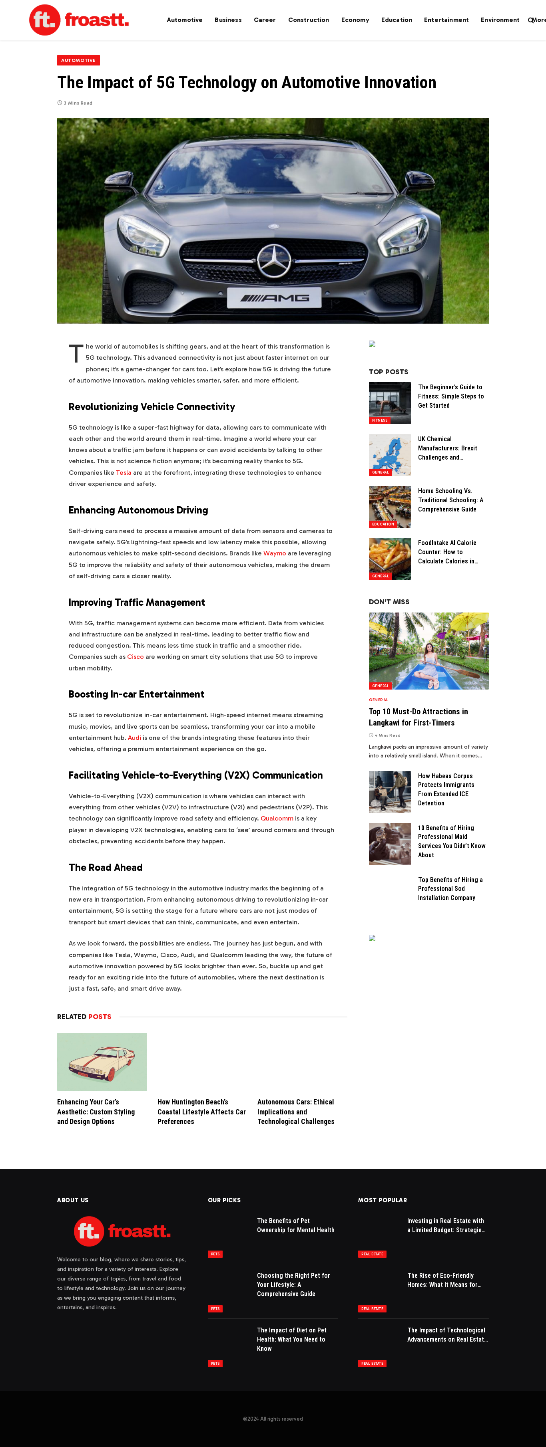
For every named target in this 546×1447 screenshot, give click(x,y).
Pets (215, 1254)
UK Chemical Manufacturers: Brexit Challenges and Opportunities (447, 448)
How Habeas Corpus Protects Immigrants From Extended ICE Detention (446, 789)
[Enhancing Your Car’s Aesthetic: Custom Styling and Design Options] (102, 1062)
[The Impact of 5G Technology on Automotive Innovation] (273, 221)
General (380, 472)
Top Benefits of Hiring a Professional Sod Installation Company (450, 889)
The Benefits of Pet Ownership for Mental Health (296, 1225)
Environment (500, 20)
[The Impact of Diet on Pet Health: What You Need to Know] (229, 1346)
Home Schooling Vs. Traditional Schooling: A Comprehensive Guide (450, 500)
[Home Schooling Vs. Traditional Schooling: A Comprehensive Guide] (390, 507)
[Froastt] (79, 20)
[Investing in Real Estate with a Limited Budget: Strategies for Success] (379, 1237)
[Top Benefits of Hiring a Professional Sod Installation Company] (390, 896)
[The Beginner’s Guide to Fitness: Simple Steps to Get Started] (390, 403)
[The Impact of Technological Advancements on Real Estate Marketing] (379, 1346)
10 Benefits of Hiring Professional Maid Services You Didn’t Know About (452, 841)
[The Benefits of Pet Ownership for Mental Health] (229, 1237)
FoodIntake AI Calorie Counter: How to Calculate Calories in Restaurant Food (447, 552)
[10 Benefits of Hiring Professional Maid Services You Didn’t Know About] (390, 844)
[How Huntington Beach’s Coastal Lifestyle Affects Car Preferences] (202, 1062)
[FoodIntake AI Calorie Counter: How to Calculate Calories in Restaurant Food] (390, 559)
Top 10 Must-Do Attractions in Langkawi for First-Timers (418, 717)
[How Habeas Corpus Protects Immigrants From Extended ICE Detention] (390, 792)
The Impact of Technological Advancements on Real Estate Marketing (447, 1335)
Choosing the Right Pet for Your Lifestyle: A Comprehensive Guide (293, 1285)
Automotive (185, 20)
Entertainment (446, 20)
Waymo (274, 553)
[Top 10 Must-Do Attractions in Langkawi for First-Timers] (429, 651)
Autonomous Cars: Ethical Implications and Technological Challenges (296, 1112)
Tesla (124, 472)
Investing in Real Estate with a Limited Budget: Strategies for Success (446, 1226)
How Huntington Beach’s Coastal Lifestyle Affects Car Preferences (201, 1112)
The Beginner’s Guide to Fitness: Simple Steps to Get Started (451, 396)
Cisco (135, 656)
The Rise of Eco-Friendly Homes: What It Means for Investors (442, 1281)
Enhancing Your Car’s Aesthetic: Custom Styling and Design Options (96, 1112)
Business (228, 20)
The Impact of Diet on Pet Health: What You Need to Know (292, 1339)
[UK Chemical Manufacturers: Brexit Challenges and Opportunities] (390, 455)
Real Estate (372, 1254)
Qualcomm (277, 818)
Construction (308, 20)
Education (396, 20)
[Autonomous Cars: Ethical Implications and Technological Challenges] (302, 1062)
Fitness (379, 420)
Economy (355, 20)
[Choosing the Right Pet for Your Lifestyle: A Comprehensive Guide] (229, 1291)
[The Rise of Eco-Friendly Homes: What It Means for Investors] (379, 1291)
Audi (134, 737)
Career (265, 20)
